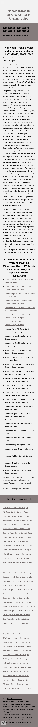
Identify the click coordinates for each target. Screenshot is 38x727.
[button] (2, 2)
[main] (19, 14)
